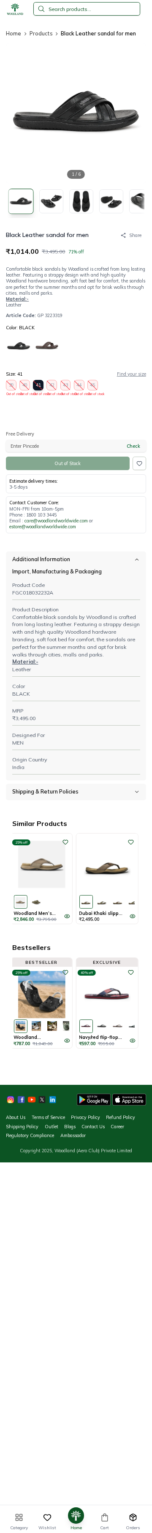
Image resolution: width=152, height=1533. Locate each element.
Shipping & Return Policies (45, 791)
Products (41, 33)
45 (93, 386)
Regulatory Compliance (30, 1135)
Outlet (51, 1127)
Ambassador (73, 1135)
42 (52, 386)
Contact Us (93, 1127)
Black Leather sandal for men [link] (98, 33)
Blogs (70, 1127)
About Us (15, 1117)
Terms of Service (48, 1117)
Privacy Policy (85, 1117)
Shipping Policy (22, 1127)
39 (11, 386)
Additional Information (41, 559)
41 (38, 386)
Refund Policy (120, 1117)
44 (79, 386)
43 (66, 386)
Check (133, 446)
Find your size (131, 374)
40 (25, 386)
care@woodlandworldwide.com (56, 521)
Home (13, 33)
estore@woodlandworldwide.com (42, 527)
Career (117, 1127)
